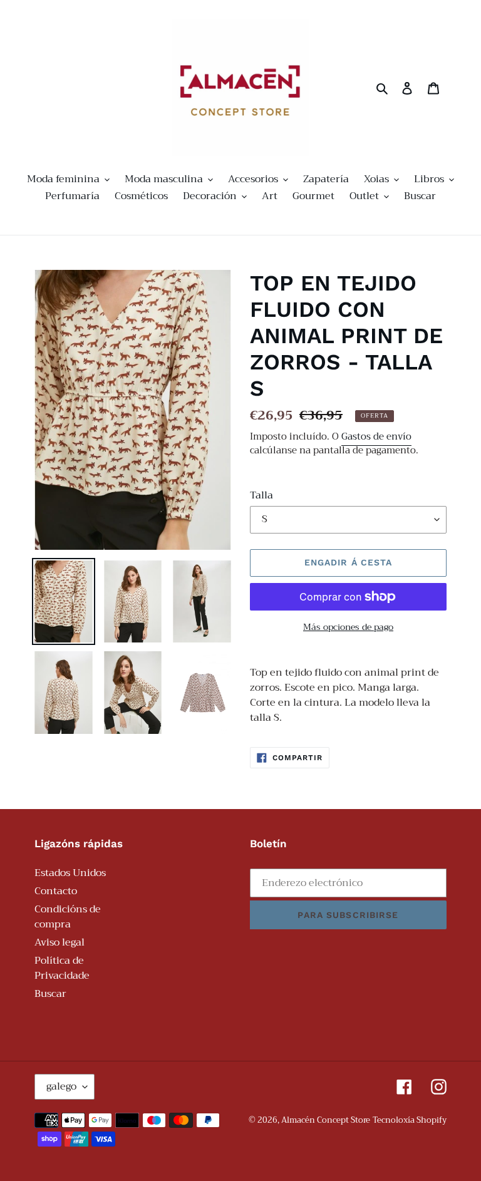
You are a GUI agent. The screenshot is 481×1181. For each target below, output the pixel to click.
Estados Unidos (70, 873)
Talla (261, 495)
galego (61, 1086)
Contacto (55, 891)
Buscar (50, 994)
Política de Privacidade (62, 968)
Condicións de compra (67, 916)
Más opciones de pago (348, 627)
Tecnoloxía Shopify (410, 1120)
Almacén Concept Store (325, 1120)
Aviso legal (59, 942)
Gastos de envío (376, 436)
